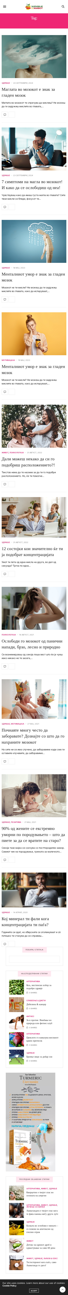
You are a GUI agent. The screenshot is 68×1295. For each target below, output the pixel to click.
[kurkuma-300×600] (30, 1122)
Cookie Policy (9, 1285)
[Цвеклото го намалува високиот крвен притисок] (17, 1039)
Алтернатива (33, 981)
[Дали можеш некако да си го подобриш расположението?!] (34, 426)
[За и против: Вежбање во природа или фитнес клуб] (17, 1022)
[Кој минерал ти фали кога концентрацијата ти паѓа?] (34, 890)
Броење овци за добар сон (39, 1057)
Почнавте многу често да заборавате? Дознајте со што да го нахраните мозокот (33, 736)
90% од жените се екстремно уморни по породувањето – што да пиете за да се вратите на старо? (33, 834)
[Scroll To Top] (63, 1290)
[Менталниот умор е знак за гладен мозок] (34, 241)
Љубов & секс (51, 1258)
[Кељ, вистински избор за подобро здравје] (17, 987)
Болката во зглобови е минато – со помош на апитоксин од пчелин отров (42, 1229)
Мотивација (8, 360)
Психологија (17, 453)
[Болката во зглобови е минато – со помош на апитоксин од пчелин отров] (17, 1227)
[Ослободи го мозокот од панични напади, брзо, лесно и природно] (34, 608)
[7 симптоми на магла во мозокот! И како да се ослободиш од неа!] (34, 148)
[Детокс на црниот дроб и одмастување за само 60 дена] (17, 1245)
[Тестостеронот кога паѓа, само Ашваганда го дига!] (17, 1262)
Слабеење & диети (36, 1001)
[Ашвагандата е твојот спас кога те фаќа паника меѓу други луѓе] (17, 1210)
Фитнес (30, 1016)
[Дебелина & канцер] (17, 1004)
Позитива (16, 822)
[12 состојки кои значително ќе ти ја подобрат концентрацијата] (34, 517)
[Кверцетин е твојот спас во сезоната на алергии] (17, 1192)
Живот (5, 453)
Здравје (6, 83)
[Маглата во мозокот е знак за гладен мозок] (34, 56)
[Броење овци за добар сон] (17, 1057)
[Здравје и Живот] (34, 6)
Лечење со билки (35, 1207)
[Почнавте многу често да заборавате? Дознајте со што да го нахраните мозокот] (34, 699)
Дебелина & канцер (36, 1004)
